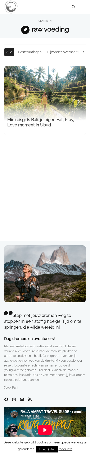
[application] (45, 430)
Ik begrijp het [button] (47, 449)
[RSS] (30, 399)
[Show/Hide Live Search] (73, 7)
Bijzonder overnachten (64, 52)
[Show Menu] (82, 7)
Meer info (65, 449)
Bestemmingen (29, 52)
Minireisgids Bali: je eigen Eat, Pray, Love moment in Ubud (40, 122)
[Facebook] (6, 399)
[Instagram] (14, 399)
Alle (9, 52)
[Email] (22, 399)
